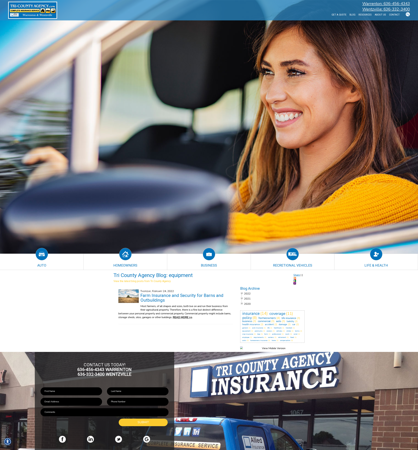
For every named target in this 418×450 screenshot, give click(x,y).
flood (292, 337)
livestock (289, 328)
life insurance (289, 318)
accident (269, 324)
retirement (282, 337)
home (274, 340)
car (293, 324)
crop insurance (247, 334)
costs (244, 340)
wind (295, 334)
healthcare (277, 328)
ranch (287, 334)
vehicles (279, 331)
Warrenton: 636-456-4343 (386, 3)
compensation (285, 340)
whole (288, 331)
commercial (264, 321)
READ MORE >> (182, 317)
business (247, 321)
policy (247, 317)
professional (276, 334)
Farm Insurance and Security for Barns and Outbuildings (181, 298)
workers (271, 337)
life (268, 328)
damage (283, 324)
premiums (258, 331)
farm (266, 334)
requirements (259, 337)
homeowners (267, 318)
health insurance (251, 324)
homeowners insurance (258, 340)
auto (278, 321)
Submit (143, 422)
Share (296, 275)
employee (245, 337)
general (245, 328)
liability (290, 321)
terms (297, 331)
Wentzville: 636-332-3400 (386, 9)
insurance (251, 313)
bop (258, 334)
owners (269, 331)
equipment (246, 331)
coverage (277, 313)
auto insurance (257, 328)
